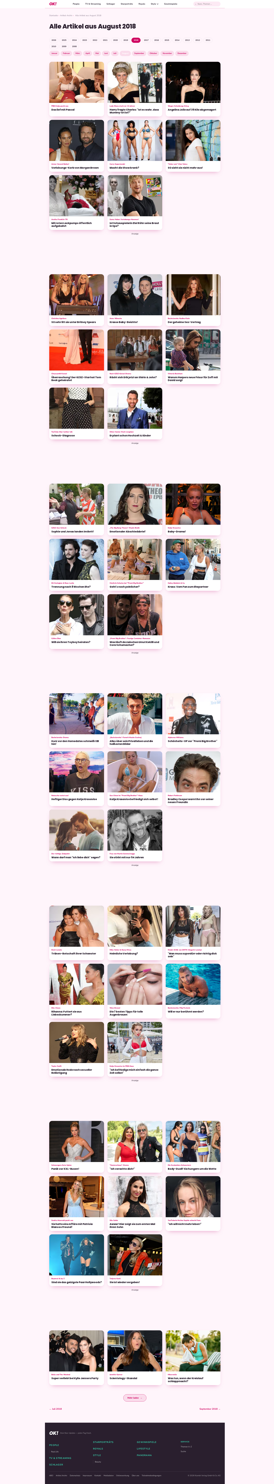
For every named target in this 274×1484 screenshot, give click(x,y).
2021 (105, 40)
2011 (208, 40)
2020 (115, 40)
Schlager (110, 3)
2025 (64, 40)
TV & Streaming (93, 3)
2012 (197, 40)
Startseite (53, 15)
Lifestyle (143, 1448)
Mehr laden (134, 1397)
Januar (54, 53)
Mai (97, 53)
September (139, 53)
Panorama (144, 1455)
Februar (66, 53)
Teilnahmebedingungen (151, 1475)
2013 (187, 40)
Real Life (55, 1451)
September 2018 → (210, 1409)
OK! (53, 4)
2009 (64, 46)
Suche (183, 1451)
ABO (51, 1475)
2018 (136, 40)
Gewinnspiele (170, 3)
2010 (54, 46)
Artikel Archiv (61, 1475)
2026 (54, 40)
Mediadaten (109, 1475)
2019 (125, 40)
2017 (146, 40)
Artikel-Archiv (66, 15)
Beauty (98, 1461)
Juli (114, 53)
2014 (177, 40)
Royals (142, 3)
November (167, 53)
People (76, 3)
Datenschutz (75, 1475)
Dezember (182, 53)
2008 (74, 46)
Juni (106, 53)
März (77, 53)
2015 (167, 40)
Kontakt (97, 1475)
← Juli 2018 (55, 1409)
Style (153, 3)
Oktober (153, 53)
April (87, 53)
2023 (84, 40)
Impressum (87, 1475)
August (125, 53)
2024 (74, 40)
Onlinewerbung (122, 1475)
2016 (156, 40)
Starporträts (127, 3)
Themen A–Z (186, 1446)
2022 (95, 40)
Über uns (135, 1475)
